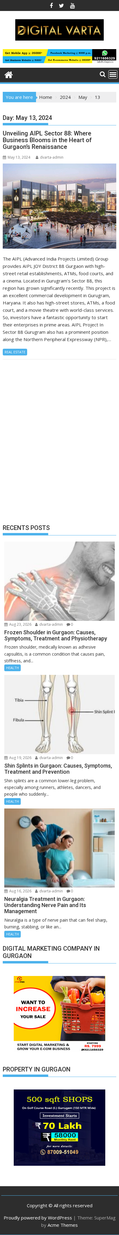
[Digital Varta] (9, 74)
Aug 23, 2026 (19, 624)
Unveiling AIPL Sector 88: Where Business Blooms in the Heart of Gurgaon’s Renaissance (47, 140)
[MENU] (112, 74)
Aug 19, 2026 (19, 757)
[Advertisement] (59, 446)
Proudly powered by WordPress (38, 1218)
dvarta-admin (51, 157)
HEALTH (12, 667)
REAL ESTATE (15, 352)
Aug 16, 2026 (19, 891)
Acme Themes (63, 1225)
